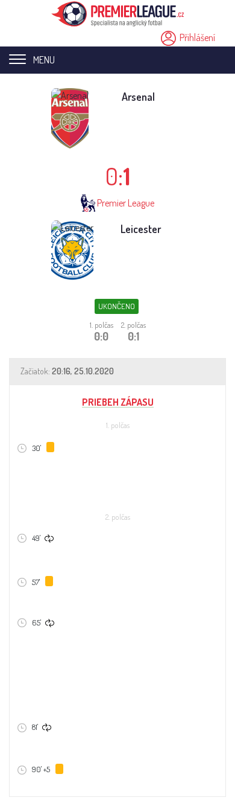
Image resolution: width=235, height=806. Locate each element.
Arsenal (138, 96)
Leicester (141, 228)
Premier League (125, 203)
